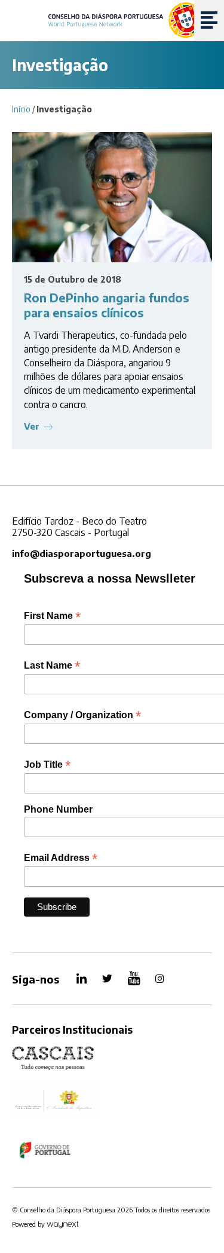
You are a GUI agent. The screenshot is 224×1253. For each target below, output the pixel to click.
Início (21, 109)
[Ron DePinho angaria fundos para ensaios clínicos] (112, 197)
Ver (31, 426)
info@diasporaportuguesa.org (81, 553)
